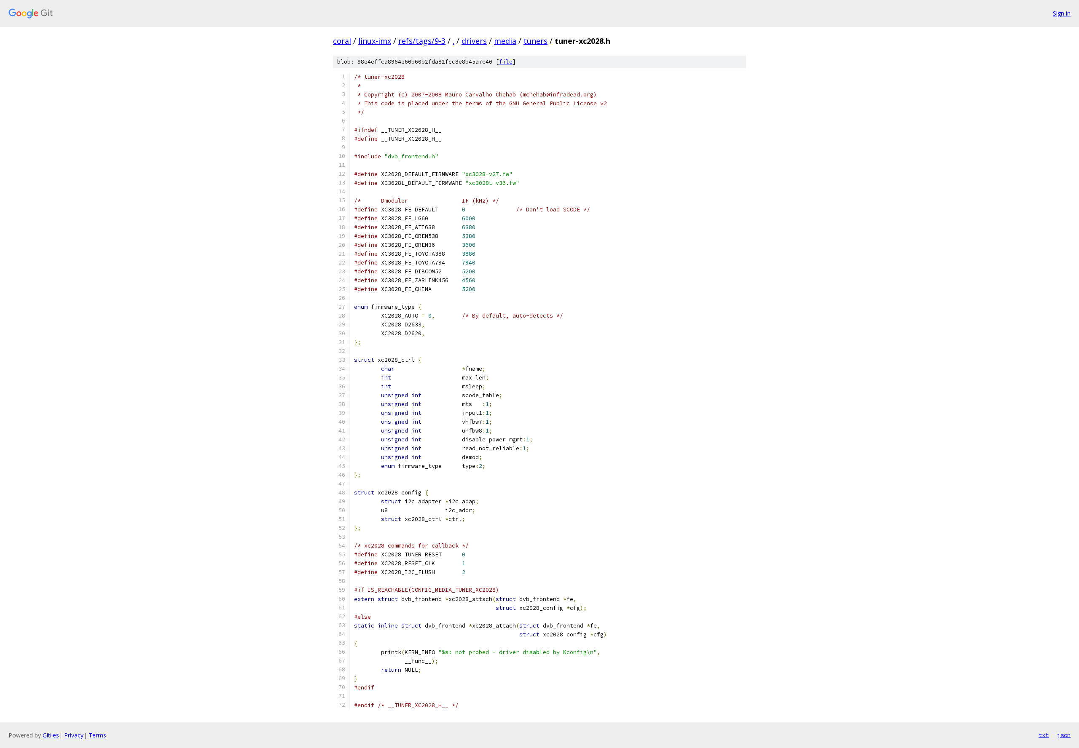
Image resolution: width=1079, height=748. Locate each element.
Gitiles (51, 735)
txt (1044, 735)
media (505, 41)
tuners (535, 41)
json (1064, 735)
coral (342, 41)
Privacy (73, 735)
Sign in (1062, 13)
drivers (474, 41)
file (506, 61)
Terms (97, 735)
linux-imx (374, 41)
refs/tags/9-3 (422, 41)
